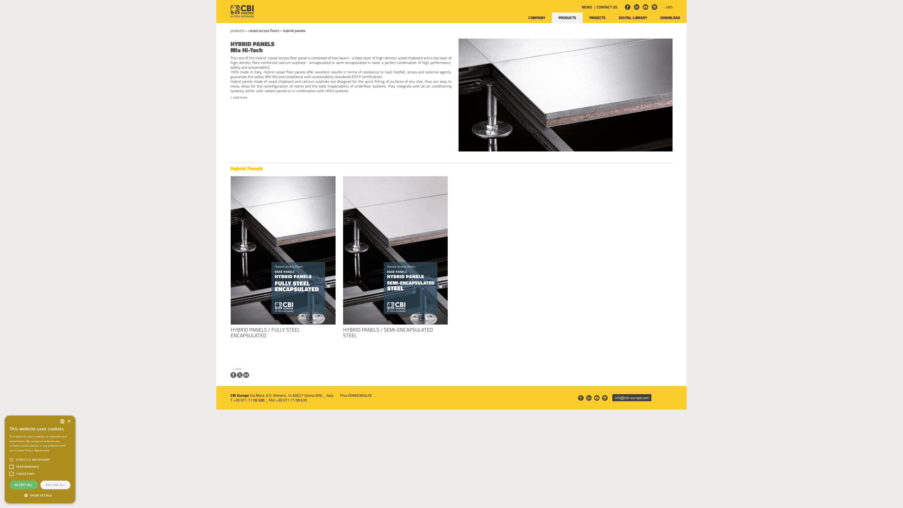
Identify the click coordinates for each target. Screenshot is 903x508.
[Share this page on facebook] (233, 375)
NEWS (587, 7)
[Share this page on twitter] (240, 375)
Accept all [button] (23, 485)
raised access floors (263, 30)
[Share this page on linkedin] (246, 375)
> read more (238, 97)
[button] (40, 495)
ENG (669, 7)
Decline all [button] (55, 485)
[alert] (40, 459)
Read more (42, 450)
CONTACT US (607, 7)
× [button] (69, 421)
